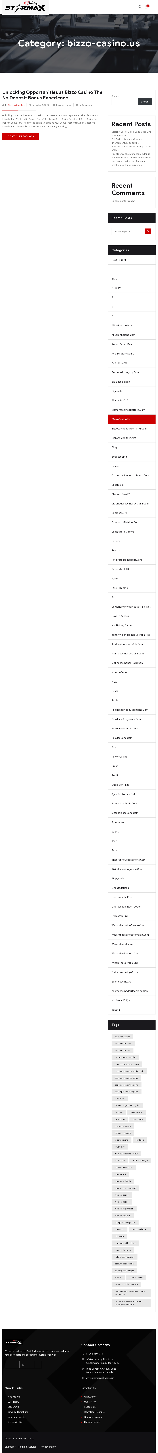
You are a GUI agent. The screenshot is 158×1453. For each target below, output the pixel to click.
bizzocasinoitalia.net (124, 437)
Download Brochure (18, 1411)
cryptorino (119, 1098)
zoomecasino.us (121, 981)
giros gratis (138, 1119)
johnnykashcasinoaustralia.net (131, 634)
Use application (15, 1422)
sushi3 (116, 831)
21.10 (114, 278)
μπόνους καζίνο (121, 1000)
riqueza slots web (123, 1250)
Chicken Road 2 (121, 494)
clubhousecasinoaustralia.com (130, 503)
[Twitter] (16, 1364)
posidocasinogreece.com (126, 719)
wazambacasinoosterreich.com (130, 934)
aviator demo (119, 362)
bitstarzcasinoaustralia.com (128, 409)
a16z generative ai (122, 325)
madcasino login (140, 1160)
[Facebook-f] (8, 1364)
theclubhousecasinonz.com (129, 859)
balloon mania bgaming (125, 1057)
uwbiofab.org (120, 915)
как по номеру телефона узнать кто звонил (130, 1293)
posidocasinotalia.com (125, 728)
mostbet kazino (122, 1202)
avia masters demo (123, 1043)
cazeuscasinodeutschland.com (130, 475)
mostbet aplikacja (123, 1181)
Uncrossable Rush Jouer (126, 906)
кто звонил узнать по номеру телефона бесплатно (129, 1303)
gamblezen (120, 1119)
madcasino (120, 1160)
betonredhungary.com (125, 372)
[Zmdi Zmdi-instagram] (23, 1364)
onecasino (119, 1229)
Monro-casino (120, 672)
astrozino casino (122, 1036)
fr (113, 597)
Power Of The (119, 756)
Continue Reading (20, 136)
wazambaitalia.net (123, 944)
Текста (116, 1009)
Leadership (13, 1406)
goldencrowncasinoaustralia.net (131, 606)
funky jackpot (136, 1112)
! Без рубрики (120, 259)
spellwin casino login (124, 1263)
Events (116, 550)
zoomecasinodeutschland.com (130, 990)
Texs (114, 850)
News (115, 691)
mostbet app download (125, 1188)
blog (114, 447)
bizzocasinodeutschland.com (129, 428)
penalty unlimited (139, 1229)
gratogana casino (123, 1126)
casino (115, 466)
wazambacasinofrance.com (128, 925)
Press (115, 766)
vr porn (118, 1277)
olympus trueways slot (125, 1222)
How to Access (120, 616)
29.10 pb (116, 287)
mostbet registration (124, 1208)
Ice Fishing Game (122, 625)
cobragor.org (119, 512)
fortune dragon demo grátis (127, 1105)
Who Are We (14, 1396)
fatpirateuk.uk (120, 569)
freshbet (119, 1112)
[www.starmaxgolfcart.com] (82, 1377)
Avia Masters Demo (123, 353)
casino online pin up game (126, 1085)
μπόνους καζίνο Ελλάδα (126, 1284)
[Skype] (38, 1364)
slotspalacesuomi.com (125, 812)
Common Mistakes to (124, 522)
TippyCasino (119, 878)
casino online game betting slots (129, 1071)
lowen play (120, 1147)
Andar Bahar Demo (123, 344)
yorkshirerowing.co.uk (125, 972)
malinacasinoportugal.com (128, 662)
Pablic (115, 700)
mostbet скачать (122, 1215)
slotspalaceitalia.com (124, 803)
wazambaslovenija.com (125, 953)
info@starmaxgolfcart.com (100, 1359)
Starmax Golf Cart (16, 105)
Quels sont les (120, 784)
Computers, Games (123, 531)
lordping (140, 1140)
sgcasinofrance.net (123, 794)
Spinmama (118, 822)
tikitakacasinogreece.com (127, 869)
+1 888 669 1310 (94, 1353)
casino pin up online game (126, 1091)
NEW (114, 681)
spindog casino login (124, 1270)
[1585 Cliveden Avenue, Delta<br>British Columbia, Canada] (82, 1368)
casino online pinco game (126, 1078)
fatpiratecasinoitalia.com (127, 559)
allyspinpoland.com (123, 334)
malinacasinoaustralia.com (128, 653)
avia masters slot (122, 1050)
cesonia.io (118, 484)
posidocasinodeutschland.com (130, 709)
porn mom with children (125, 1243)
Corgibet (117, 541)
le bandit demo (121, 1140)
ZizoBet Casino (136, 1277)
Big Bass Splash (121, 381)
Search (115, 96)
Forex (115, 578)
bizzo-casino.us (63, 105)
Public (115, 775)
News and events (16, 1417)
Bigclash (117, 391)
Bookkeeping (119, 456)
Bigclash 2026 (120, 400)
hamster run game (123, 1133)
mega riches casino (123, 1167)
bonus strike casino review (127, 1064)
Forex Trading (120, 587)
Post (114, 747)
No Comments (85, 105)
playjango (119, 1236)
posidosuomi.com (122, 737)
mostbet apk (120, 1174)
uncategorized (120, 887)
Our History (13, 1401)
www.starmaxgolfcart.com (100, 1378)
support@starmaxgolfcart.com (102, 1362)
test (114, 841)
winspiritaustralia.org (125, 962)
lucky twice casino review (126, 1153)
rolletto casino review (124, 1257)
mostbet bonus (122, 1195)
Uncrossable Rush (122, 897)
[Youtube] (30, 1364)
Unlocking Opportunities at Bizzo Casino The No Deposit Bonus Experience (52, 95)
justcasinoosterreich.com (127, 644)
